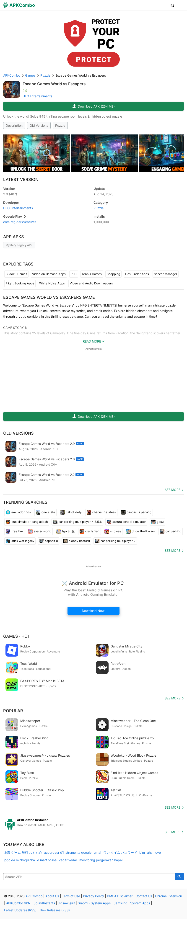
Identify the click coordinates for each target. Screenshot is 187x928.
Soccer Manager (165, 274)
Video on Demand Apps (49, 274)
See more (172, 490)
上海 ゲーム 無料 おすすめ (23, 852)
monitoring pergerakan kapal (100, 860)
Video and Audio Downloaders (91, 283)
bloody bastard (79, 541)
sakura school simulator (129, 521)
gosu (160, 521)
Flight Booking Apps (20, 283)
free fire (17, 531)
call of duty (74, 512)
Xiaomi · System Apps (94, 903)
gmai (97, 852)
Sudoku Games (16, 274)
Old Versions (39, 125)
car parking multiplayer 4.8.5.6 (80, 521)
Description (14, 125)
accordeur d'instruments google (67, 852)
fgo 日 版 (68, 531)
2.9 (10, 194)
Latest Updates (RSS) (20, 910)
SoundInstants (44, 903)
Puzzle (60, 125)
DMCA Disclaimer (119, 896)
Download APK (96, 106)
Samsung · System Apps (132, 903)
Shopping (113, 274)
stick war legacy (22, 541)
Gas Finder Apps (137, 274)
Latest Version (20, 179)
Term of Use (71, 896)
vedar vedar (68, 860)
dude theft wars (143, 531)
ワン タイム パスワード (120, 852)
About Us (52, 896)
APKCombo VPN (18, 903)
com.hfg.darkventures (19, 222)
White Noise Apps (52, 283)
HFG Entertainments (37, 96)
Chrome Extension (168, 896)
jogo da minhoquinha (19, 860)
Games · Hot (16, 636)
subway (115, 531)
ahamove (154, 852)
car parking (173, 531)
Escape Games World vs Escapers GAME (49, 297)
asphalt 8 (51, 541)
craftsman (92, 531)
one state (48, 512)
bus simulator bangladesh (29, 521)
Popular (13, 710)
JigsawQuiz (66, 903)
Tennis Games (92, 274)
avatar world (42, 531)
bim (142, 852)
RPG (74, 274)
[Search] (179, 876)
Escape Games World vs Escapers (54, 84)
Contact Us (143, 896)
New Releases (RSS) (54, 910)
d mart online (47, 860)
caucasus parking (139, 512)
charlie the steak (104, 512)
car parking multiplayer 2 (118, 541)
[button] (172, 5)
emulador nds (21, 512)
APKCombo (11, 75)
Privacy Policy (93, 896)
